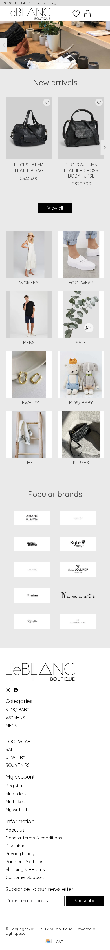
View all (55, 208)
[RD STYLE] (32, 622)
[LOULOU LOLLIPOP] (78, 570)
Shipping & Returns (25, 869)
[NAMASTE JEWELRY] (78, 596)
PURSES (81, 463)
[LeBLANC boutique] (28, 14)
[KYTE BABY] (78, 544)
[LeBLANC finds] (32, 570)
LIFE (29, 463)
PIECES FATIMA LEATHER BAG (29, 167)
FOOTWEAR (81, 282)
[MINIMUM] (32, 596)
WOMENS (29, 282)
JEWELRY (29, 403)
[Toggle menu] (98, 14)
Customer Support (25, 877)
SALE (81, 342)
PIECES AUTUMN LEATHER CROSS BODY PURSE (81, 170)
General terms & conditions (34, 838)
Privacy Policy (20, 853)
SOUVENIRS (18, 765)
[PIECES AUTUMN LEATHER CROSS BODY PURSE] (81, 128)
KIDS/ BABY (81, 403)
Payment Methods (24, 861)
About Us (15, 830)
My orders (16, 794)
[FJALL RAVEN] (32, 544)
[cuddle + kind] (78, 519)
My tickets (16, 801)
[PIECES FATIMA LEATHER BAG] (29, 128)
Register (14, 786)
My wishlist (16, 809)
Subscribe (85, 900)
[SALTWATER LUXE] (78, 622)
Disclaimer (16, 846)
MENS (29, 342)
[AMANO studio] (32, 519)
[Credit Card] (48, 941)
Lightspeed (16, 933)
